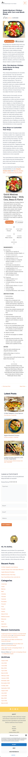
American (4, 584)
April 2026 (4, 670)
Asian (3, 586)
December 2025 (5, 680)
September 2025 (5, 688)
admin (3, 639)
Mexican (9, 415)
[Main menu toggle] (25, 3)
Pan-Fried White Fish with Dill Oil (10, 577)
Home (14, 726)
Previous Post (5, 386)
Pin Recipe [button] (20, 222)
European (10, 437)
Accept (14, 744)
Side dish (3, 624)
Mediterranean (16, 460)
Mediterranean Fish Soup (8, 574)
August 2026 (4, 660)
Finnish (3, 604)
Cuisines (3, 599)
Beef (2, 591)
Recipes (14, 728)
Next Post (23, 386)
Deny (14, 748)
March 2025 (4, 703)
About (14, 730)
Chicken (6, 437)
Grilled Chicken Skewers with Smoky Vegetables (13, 458)
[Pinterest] (15, 709)
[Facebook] (10, 709)
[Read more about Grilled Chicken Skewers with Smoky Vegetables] (14, 448)
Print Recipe (20, 41)
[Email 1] (17, 709)
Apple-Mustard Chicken (11, 435)
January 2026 (5, 678)
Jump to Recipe (10, 41)
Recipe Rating (5, 482)
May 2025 (4, 698)
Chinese (3, 596)
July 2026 (4, 663)
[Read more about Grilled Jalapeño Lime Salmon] (14, 404)
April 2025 (4, 700)
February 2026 (5, 675)
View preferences (14, 751)
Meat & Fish (4, 614)
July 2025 (4, 693)
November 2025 (5, 683)
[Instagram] (12, 709)
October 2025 (4, 685)
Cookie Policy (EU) (14, 732)
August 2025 (4, 690)
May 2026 (4, 668)
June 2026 (4, 665)
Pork (2, 621)
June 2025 (4, 695)
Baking (3, 589)
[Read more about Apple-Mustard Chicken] (14, 426)
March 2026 (4, 673)
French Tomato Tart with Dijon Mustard (12, 569)
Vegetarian (4, 626)
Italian (3, 611)
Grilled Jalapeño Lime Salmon (13, 413)
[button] (26, 735)
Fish (5, 415)
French (3, 609)
